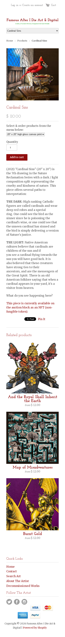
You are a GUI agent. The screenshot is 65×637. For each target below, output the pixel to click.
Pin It (41, 319)
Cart (53, 5)
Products (22, 40)
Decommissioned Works (23, 586)
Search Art (13, 576)
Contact (11, 571)
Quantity (12, 142)
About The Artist (17, 581)
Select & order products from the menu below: (28, 127)
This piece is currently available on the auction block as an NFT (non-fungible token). (30, 307)
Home (10, 566)
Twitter (9, 602)
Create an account (32, 5)
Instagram (24, 602)
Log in (14, 5)
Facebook (17, 602)
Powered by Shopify (35, 627)
